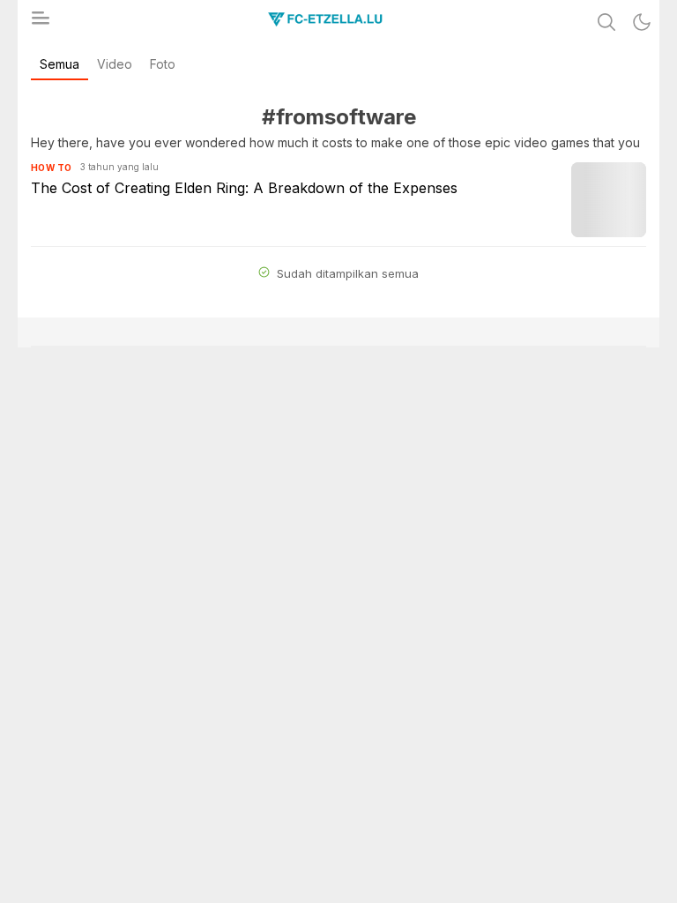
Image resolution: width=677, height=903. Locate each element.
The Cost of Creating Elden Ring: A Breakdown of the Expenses (244, 188)
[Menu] (40, 23)
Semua (59, 63)
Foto (162, 63)
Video (114, 63)
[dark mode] (641, 22)
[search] (606, 22)
